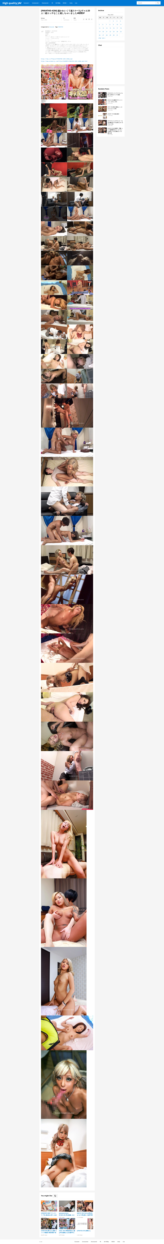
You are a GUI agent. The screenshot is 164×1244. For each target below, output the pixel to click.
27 (103, 35)
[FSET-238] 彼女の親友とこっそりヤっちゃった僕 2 (115, 107)
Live (76, 3)
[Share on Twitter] (86, 19)
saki (41, 1241)
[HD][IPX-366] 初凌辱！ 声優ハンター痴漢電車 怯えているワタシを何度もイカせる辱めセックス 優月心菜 (115, 131)
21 (106, 31)
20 (103, 31)
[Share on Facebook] (83, 19)
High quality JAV (12, 3)
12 (99, 28)
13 (103, 28)
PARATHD (60, 27)
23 (113, 31)
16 (113, 28)
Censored (26, 3)
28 (106, 35)
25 (121, 31)
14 (106, 28)
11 (121, 24)
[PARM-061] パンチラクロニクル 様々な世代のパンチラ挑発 (115, 93)
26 (99, 35)
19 (99, 31)
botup (43, 18)
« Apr (99, 38)
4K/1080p (58, 3)
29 (110, 35)
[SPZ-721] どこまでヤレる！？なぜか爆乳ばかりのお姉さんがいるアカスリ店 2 (115, 122)
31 (117, 35)
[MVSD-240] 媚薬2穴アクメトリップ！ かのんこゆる (115, 100)
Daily (71, 3)
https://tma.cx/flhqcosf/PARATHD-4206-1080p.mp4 (56, 59)
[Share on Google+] (92, 19)
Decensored (45, 3)
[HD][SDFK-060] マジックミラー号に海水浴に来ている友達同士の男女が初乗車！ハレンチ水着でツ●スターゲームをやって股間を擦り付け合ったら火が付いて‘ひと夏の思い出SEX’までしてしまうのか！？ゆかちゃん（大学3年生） (49, 1214)
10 (117, 24)
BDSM (64, 3)
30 (113, 35)
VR (52, 3)
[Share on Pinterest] (89, 19)
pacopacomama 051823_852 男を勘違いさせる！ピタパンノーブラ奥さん (67, 1214)
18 (121, 28)
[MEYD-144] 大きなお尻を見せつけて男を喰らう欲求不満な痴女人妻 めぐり (85, 1214)
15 (110, 28)
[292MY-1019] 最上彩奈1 (113, 114)
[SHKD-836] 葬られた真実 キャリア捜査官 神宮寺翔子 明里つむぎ (49, 1232)
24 (117, 31)
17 (117, 28)
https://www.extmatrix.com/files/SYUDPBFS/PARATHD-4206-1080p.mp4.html (64, 61)
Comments (66, 19)
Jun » (103, 38)
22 (110, 31)
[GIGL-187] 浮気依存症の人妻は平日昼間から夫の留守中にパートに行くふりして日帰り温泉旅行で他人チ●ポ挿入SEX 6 (67, 1232)
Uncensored (35, 3)
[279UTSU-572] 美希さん (84, 1230)
